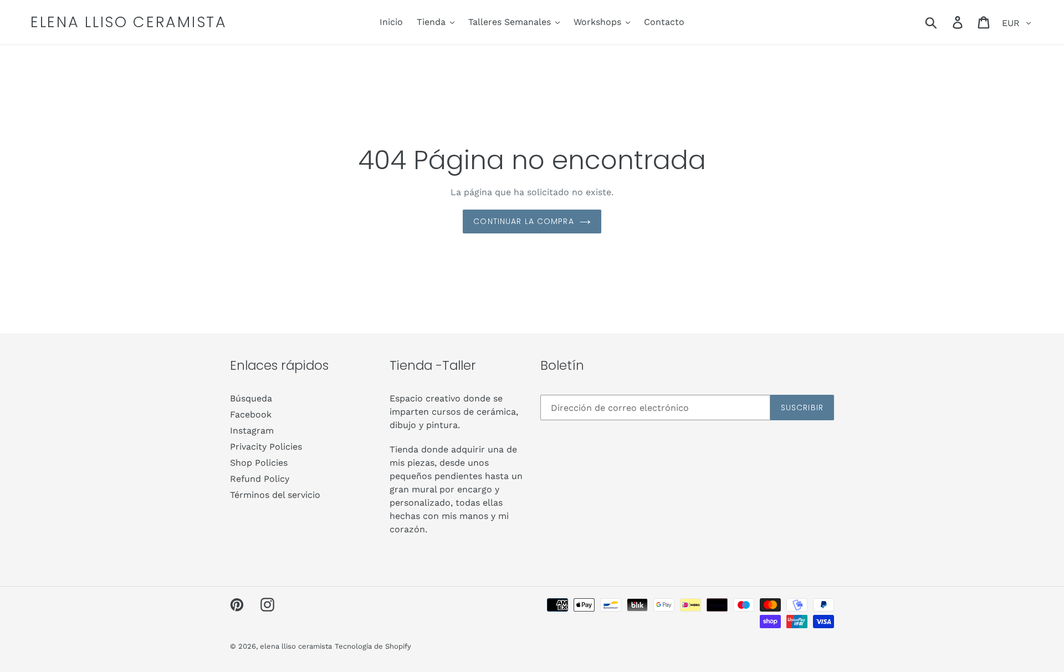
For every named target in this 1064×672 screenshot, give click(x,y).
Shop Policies (259, 462)
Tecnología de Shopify (373, 646)
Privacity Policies (266, 446)
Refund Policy (259, 479)
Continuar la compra (523, 221)
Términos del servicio (275, 495)
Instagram (252, 430)
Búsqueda (251, 398)
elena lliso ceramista (128, 22)
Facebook (251, 414)
